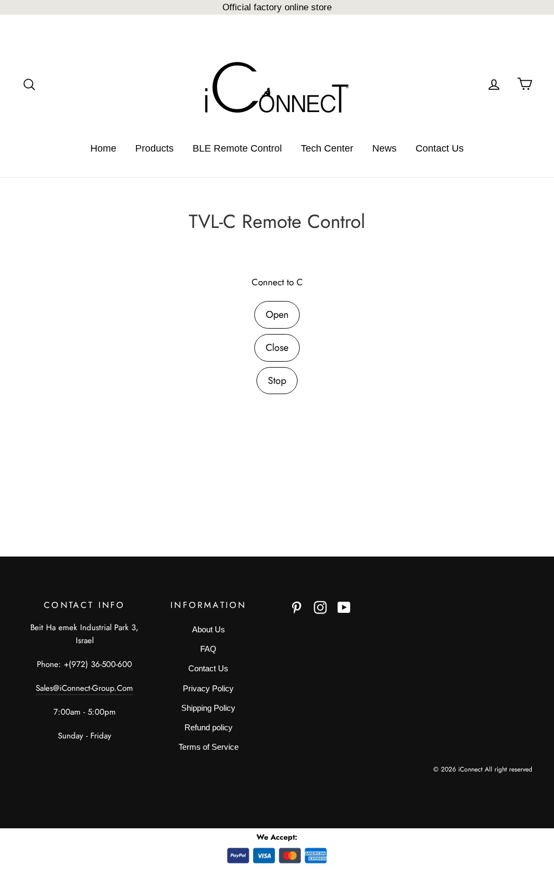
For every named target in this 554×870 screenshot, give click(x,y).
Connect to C (277, 282)
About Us (208, 629)
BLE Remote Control (237, 148)
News (384, 148)
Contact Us (440, 148)
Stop (277, 381)
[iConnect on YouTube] (344, 607)
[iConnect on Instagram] (320, 607)
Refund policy (208, 727)
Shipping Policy (208, 707)
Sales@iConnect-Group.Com (84, 688)
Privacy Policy (208, 688)
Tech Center (327, 148)
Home (103, 148)
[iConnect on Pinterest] (296, 607)
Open (277, 315)
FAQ (208, 648)
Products (154, 148)
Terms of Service (209, 746)
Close (277, 348)
